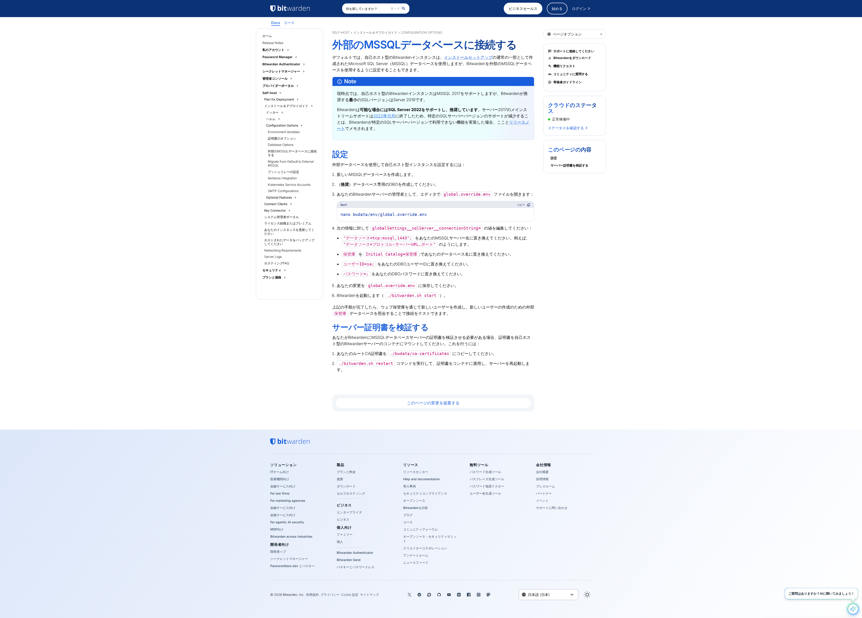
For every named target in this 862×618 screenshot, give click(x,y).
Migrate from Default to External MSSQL (291, 163)
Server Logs (273, 257)
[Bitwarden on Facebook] (468, 594)
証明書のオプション (282, 138)
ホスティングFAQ (276, 263)
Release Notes (272, 43)
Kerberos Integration (282, 178)
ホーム (267, 36)
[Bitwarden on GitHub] (439, 594)
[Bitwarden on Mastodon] (488, 594)
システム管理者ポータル (281, 217)
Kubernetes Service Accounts (289, 184)
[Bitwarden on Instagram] (478, 594)
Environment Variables (284, 132)
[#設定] (329, 154)
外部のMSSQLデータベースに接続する (292, 153)
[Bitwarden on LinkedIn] (458, 594)
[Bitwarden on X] (409, 594)
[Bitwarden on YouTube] (449, 594)
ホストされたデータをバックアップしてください (289, 242)
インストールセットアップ (468, 57)
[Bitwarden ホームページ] (304, 8)
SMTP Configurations (283, 191)
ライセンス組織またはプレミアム (287, 223)
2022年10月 (384, 116)
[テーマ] (587, 594)
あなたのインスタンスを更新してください (289, 232)
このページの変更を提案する (433, 403)
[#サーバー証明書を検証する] (329, 327)
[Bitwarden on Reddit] (419, 594)
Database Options (280, 145)
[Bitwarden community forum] (429, 594)
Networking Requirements (282, 250)
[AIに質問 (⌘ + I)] (853, 609)
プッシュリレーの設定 (283, 172)
